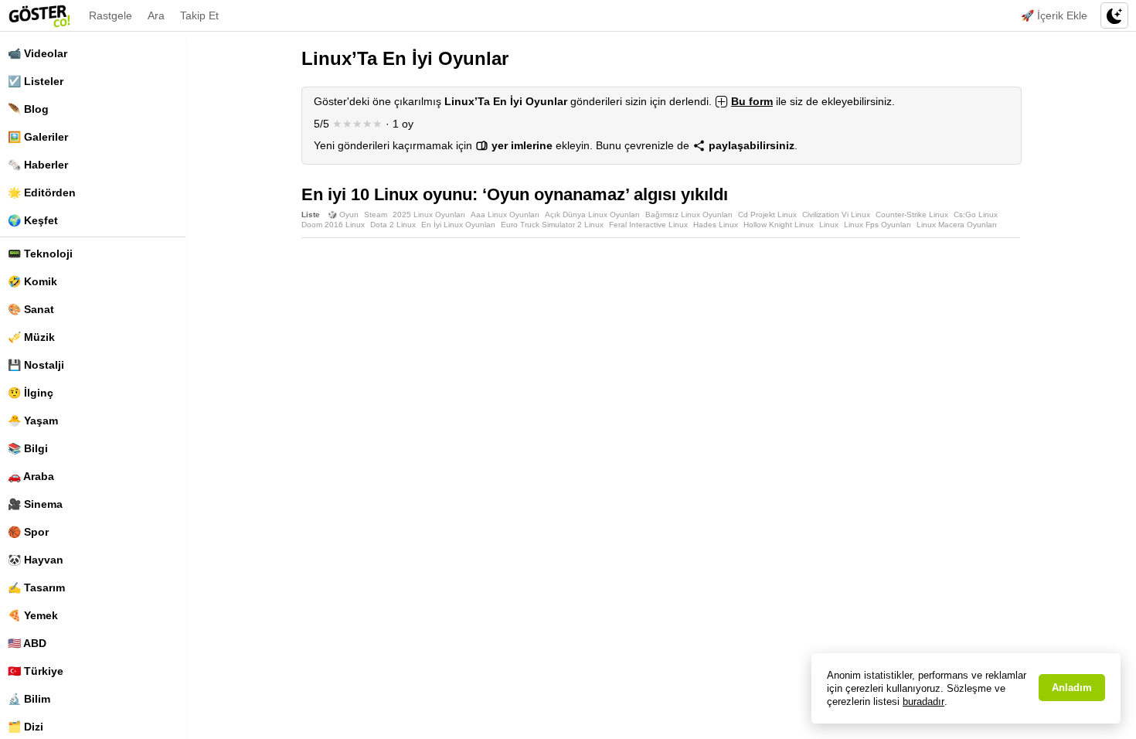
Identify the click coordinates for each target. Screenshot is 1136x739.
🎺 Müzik (31, 337)
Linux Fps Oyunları (877, 224)
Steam (375, 214)
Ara (156, 15)
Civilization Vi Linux (836, 214)
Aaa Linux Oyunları (505, 214)
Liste (310, 214)
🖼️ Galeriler (38, 137)
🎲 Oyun (343, 214)
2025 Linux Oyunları (429, 214)
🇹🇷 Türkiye (35, 671)
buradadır (923, 701)
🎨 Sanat (31, 309)
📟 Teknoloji (40, 253)
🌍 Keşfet (33, 220)
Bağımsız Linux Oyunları (689, 214)
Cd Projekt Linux (767, 214)
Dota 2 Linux (393, 224)
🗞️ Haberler (38, 164)
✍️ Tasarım (36, 587)
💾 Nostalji (36, 365)
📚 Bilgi (28, 448)
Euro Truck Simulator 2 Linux (552, 224)
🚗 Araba (31, 476)
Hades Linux (715, 224)
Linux (828, 224)
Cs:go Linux (976, 214)
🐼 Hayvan (35, 559)
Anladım (1072, 687)
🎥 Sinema (35, 504)
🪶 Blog (28, 109)
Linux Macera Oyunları (957, 224)
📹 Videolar (37, 53)
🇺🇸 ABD (27, 643)
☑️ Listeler (35, 81)
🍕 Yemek (33, 615)
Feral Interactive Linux (648, 224)
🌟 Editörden (42, 192)
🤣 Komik (32, 281)
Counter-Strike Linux (912, 214)
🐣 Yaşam (33, 420)
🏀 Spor (28, 532)
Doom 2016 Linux (333, 224)
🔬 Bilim (29, 699)
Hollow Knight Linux (778, 224)
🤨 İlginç (30, 393)
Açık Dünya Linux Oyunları (592, 214)
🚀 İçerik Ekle (1054, 15)
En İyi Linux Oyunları (458, 224)
